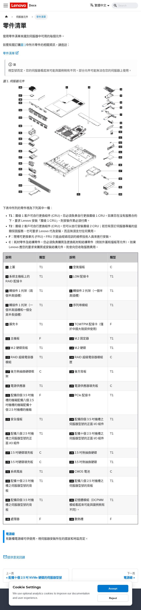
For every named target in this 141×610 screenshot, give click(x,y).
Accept (113, 588)
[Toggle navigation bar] (5, 5)
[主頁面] (6, 17)
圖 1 (23, 44)
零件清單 (9, 53)
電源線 (10, 533)
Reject (113, 598)
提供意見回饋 (16, 557)
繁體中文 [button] (100, 5)
